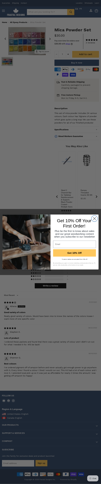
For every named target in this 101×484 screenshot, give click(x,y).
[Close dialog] (94, 219)
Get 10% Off (74, 253)
